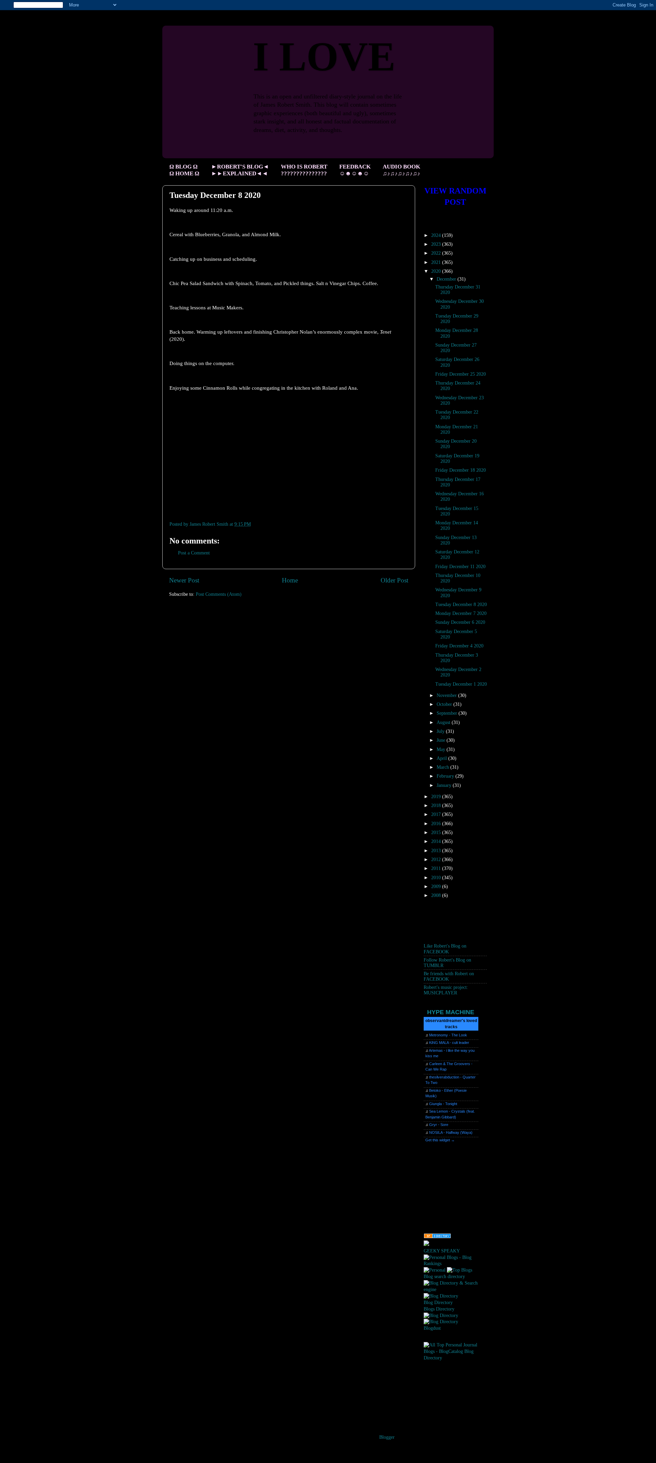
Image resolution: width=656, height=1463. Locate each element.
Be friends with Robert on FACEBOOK (449, 976)
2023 (436, 244)
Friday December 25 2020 (460, 374)
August (444, 722)
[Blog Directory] (441, 1296)
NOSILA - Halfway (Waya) (451, 1132)
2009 (436, 886)
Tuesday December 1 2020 (461, 684)
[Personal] (435, 1270)
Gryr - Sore (438, 1125)
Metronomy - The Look (448, 1035)
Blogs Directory (439, 1309)
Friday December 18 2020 (460, 470)
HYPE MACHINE (450, 1012)
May (442, 749)
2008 (436, 895)
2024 (436, 235)
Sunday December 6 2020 (460, 622)
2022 (436, 253)
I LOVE (324, 56)
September (448, 713)
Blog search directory (444, 1276)
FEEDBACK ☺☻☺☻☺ (355, 170)
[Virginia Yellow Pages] (437, 1236)
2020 (436, 271)
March (443, 767)
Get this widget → (440, 1140)
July (441, 731)
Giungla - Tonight (443, 1104)
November (447, 695)
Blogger (386, 1437)
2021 (436, 262)
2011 (436, 868)
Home (290, 580)
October (445, 704)
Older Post (394, 580)
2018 (436, 805)
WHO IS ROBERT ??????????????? (304, 170)
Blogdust (432, 1328)
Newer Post (184, 580)
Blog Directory (438, 1302)
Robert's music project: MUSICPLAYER (446, 990)
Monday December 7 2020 (461, 613)
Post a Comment (194, 552)
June (442, 740)
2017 (436, 814)
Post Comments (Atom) (219, 594)
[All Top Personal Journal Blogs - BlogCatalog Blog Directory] (455, 1357)
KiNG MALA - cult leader (449, 1043)
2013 (436, 850)
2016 (436, 823)
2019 (436, 796)
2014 (436, 841)
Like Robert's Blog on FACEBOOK (445, 948)
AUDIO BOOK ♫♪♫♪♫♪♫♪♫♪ (401, 170)
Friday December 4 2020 (459, 645)
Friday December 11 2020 (460, 566)
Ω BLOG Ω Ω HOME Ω (184, 170)
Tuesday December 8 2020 (461, 604)
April (442, 758)
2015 (436, 832)
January (445, 785)
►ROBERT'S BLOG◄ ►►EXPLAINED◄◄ (240, 170)
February (446, 776)
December (447, 279)
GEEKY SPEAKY (442, 1250)
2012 (436, 859)
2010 (436, 877)
